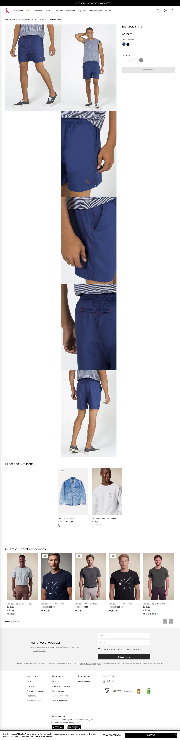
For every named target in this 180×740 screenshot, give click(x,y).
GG (141, 60)
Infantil (48, 11)
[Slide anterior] (165, 621)
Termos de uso (58, 691)
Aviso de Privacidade (44, 736)
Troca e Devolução (59, 700)
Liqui (28, 11)
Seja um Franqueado (35, 691)
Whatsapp (56, 681)
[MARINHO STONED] (8, 614)
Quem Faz (31, 686)
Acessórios (70, 11)
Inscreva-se (124, 657)
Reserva (8, 20)
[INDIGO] (59, 525)
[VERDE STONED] (155, 614)
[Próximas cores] (158, 614)
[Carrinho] (172, 10)
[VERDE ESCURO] (49, 611)
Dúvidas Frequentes (60, 696)
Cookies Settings (112, 735)
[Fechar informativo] (177, 3)
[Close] (176, 735)
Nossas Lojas (32, 696)
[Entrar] (165, 10)
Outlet (108, 11)
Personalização (95, 11)
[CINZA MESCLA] (12, 614)
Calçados (59, 11)
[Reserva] (7, 10)
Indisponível (148, 69)
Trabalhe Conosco (34, 700)
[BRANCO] (93, 528)
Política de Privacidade (38, 651)
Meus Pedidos (84, 681)
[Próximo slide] (171, 621)
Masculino (37, 11)
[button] (33, 67)
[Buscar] (158, 10)
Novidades (18, 11)
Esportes (82, 11)
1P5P (29, 681)
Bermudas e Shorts (30, 20)
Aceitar (151, 735)
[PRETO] (128, 44)
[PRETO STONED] (76, 611)
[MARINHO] (123, 44)
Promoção (42, 20)
